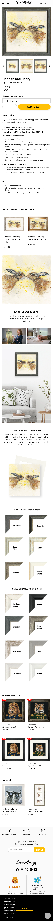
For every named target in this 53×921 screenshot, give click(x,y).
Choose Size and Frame (12, 96)
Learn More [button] (9, 917)
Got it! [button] (24, 908)
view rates (14, 182)
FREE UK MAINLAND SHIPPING (9, 834)
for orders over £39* (10, 836)
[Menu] (3, 3)
